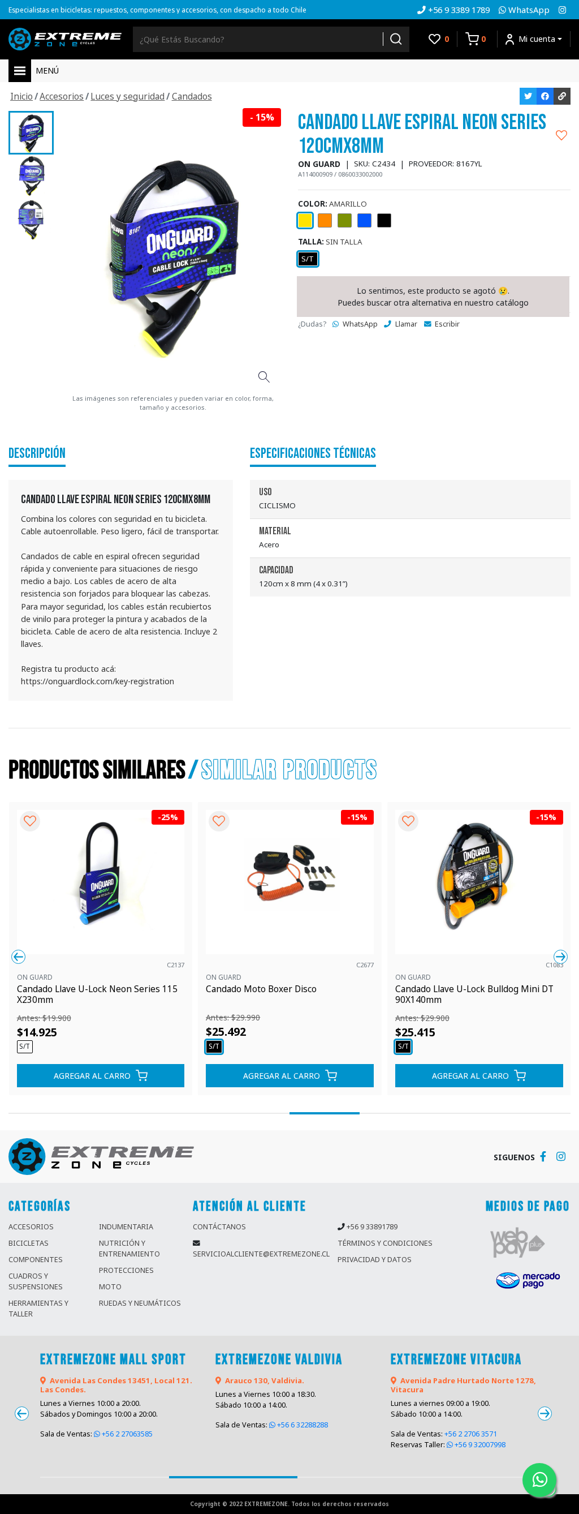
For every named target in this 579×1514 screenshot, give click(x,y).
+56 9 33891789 (372, 1227)
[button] (43, 1113)
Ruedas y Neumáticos (140, 1303)
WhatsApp (359, 324)
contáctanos (219, 1227)
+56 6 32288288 (301, 1425)
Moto (110, 1287)
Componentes (35, 1259)
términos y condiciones (385, 1243)
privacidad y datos (375, 1259)
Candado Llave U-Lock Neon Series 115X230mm (97, 994)
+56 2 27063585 (126, 1434)
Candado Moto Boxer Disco (261, 989)
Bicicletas (28, 1243)
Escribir (446, 324)
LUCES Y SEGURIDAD (127, 96)
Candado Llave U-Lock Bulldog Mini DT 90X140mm (474, 994)
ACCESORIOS (62, 96)
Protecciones (126, 1270)
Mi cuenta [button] (536, 38)
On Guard (35, 976)
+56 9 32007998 (479, 1444)
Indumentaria (126, 1227)
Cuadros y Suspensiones (35, 1281)
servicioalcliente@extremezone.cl (261, 1254)
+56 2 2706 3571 (470, 1434)
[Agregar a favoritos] (561, 134)
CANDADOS (192, 96)
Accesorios (31, 1227)
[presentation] (18, 957)
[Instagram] (562, 9)
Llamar (405, 324)
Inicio (21, 96)
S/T (307, 259)
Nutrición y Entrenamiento (129, 1248)
